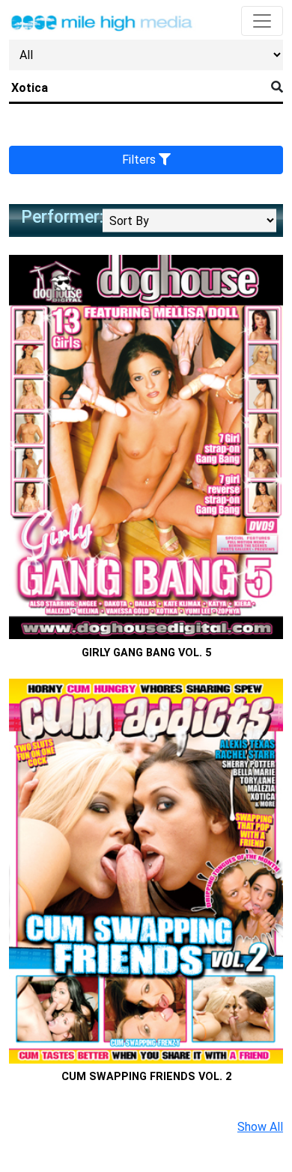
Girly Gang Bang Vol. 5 (146, 653)
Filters (140, 159)
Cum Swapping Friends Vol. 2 (146, 1076)
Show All (260, 1127)
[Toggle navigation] (262, 21)
